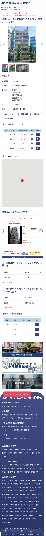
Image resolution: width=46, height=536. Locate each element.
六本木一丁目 (6, 522)
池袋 (3, 487)
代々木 (19, 487)
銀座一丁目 (30, 505)
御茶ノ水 (28, 498)
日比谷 (10, 519)
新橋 (16, 494)
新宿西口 (5, 515)
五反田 (35, 498)
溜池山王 (5, 480)
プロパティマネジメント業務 (18, 415)
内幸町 (10, 484)
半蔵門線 (27, 472)
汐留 (28, 508)
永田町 (11, 505)
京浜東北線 (28, 297)
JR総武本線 (17, 465)
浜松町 (11, 480)
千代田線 (19, 472)
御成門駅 (15, 95)
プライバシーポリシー (9, 418)
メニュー (39, 534)
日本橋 (4, 484)
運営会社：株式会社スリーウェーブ (29, 418)
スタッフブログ (7, 430)
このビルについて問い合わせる (18, 394)
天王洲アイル (28, 484)
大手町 (9, 487)
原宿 (37, 505)
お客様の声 (34, 427)
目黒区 (20, 453)
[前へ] (3, 231)
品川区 (26, 453)
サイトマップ (23, 438)
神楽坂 (11, 515)
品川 (16, 480)
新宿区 (11, 449)
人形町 (16, 491)
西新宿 (4, 491)
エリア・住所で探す (15, 13)
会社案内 (5, 415)
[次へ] (41, 231)
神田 (27, 491)
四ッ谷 (4, 498)
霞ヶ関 (17, 505)
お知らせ (15, 438)
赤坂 (31, 487)
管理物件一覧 (33, 415)
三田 (15, 508)
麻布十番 (21, 519)
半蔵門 (34, 480)
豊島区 (23, 449)
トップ (4, 13)
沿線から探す (6, 406)
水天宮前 (18, 515)
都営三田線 (11, 472)
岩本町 (23, 505)
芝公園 (34, 508)
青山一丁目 (38, 487)
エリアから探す (17, 406)
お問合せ (30, 534)
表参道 (22, 480)
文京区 (10, 453)
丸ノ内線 (38, 468)
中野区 (32, 453)
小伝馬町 (22, 494)
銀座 (21, 501)
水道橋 (10, 491)
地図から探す (28, 406)
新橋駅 (14, 90)
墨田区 (4, 453)
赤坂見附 (25, 487)
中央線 (10, 465)
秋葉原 (34, 494)
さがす (5, 534)
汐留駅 (14, 92)
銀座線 (6, 303)
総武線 (26, 468)
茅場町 (31, 501)
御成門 (4, 508)
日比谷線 (26, 465)
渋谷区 (38, 453)
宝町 (15, 519)
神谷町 (32, 491)
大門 (35, 515)
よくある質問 (25, 427)
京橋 (25, 501)
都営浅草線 (34, 472)
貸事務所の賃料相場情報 (21, 430)
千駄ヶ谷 (5, 505)
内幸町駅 (15, 100)
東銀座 (16, 484)
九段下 (16, 501)
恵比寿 (10, 501)
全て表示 (8, 282)
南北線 (32, 468)
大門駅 (14, 97)
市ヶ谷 (39, 494)
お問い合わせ (6, 438)
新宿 (12, 494)
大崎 (14, 487)
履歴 (13, 534)
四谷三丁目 (21, 508)
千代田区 (5, 449)
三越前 (10, 508)
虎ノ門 (4, 501)
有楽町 (28, 519)
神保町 (22, 491)
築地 (40, 515)
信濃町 (17, 512)
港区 (26, 13)
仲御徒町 (37, 484)
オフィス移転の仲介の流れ (10, 427)
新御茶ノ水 (24, 512)
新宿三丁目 (33, 512)
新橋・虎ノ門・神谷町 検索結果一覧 (16, 15)
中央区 (17, 449)
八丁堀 (39, 480)
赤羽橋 (25, 515)
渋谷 (28, 494)
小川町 (11, 512)
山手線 (6, 297)
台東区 (29, 449)
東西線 (4, 472)
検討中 (22, 534)
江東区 (35, 449)
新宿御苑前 (5, 494)
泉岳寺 (30, 515)
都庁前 (4, 519)
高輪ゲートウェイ (18, 498)
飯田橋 (28, 480)
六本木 (34, 519)
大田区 (4, 456)
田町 (21, 484)
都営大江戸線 (29, 303)
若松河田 (5, 512)
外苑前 (37, 501)
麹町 (9, 498)
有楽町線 (19, 468)
